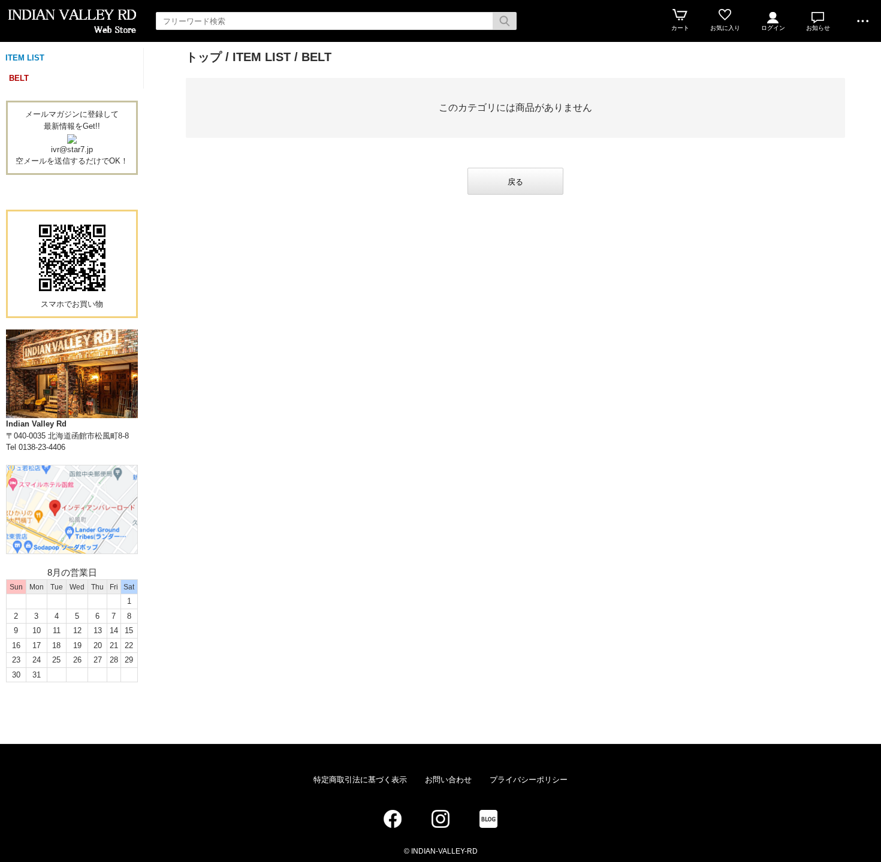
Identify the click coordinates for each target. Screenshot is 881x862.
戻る (515, 181)
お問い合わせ (448, 779)
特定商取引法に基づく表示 (360, 779)
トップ (204, 56)
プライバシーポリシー (529, 779)
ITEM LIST (24, 57)
